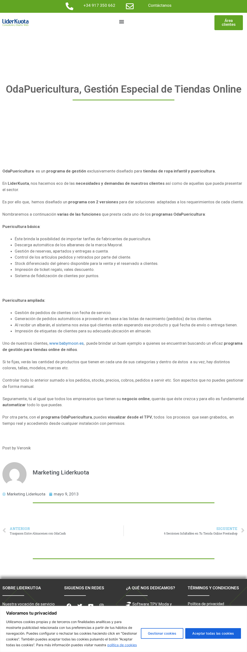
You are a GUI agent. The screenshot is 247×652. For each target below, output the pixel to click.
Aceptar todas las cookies (213, 633)
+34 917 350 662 (99, 5)
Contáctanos (160, 5)
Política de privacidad (206, 604)
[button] (121, 22)
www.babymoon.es (66, 343)
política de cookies (122, 645)
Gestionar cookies (162, 633)
